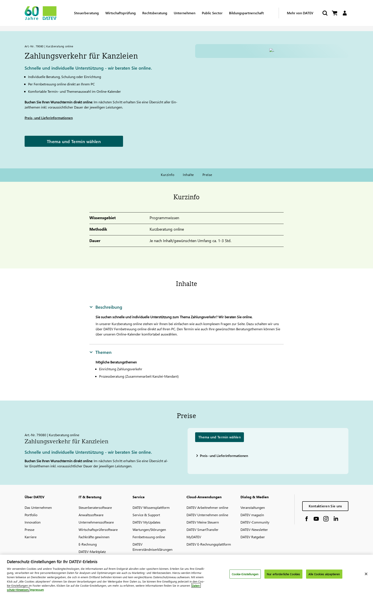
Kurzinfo (167, 174)
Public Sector (212, 13)
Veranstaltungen (252, 507)
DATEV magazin (252, 515)
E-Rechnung (88, 544)
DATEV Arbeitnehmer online (207, 507)
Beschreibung (108, 307)
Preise (207, 174)
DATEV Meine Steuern (202, 522)
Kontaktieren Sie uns (325, 506)
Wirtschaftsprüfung (120, 13)
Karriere (30, 537)
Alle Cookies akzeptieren (324, 574)
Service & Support (146, 515)
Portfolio (31, 515)
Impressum (37, 589)
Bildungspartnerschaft (246, 13)
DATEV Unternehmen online (207, 515)
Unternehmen (184, 13)
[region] (186, 574)
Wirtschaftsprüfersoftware (98, 529)
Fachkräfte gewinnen (94, 537)
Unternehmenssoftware (96, 522)
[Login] (344, 13)
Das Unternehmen (38, 507)
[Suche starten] (325, 13)
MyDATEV (193, 537)
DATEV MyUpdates (146, 522)
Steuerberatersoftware (95, 507)
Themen (103, 352)
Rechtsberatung (154, 13)
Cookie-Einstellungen (245, 574)
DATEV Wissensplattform (151, 507)
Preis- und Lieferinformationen (49, 117)
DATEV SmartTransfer (202, 529)
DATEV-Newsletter (254, 529)
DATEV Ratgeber (252, 537)
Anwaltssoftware (91, 515)
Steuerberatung (86, 13)
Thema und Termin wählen (74, 141)
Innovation (33, 522)
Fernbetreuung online (149, 537)
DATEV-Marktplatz (92, 551)
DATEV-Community (254, 522)
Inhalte (188, 174)
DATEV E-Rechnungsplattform (208, 544)
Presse (29, 529)
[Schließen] (366, 574)
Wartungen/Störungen (149, 529)
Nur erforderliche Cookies (283, 574)
